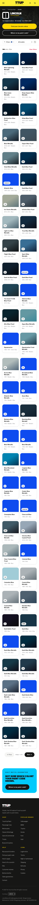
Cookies (23, 873)
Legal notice (24, 851)
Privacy (23, 869)
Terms (23, 855)
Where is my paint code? (19, 33)
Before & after (6, 873)
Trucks (4, 839)
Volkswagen (24, 821)
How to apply (6, 859)
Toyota (23, 828)
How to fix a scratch (8, 862)
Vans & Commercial (8, 836)
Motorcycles (6, 828)
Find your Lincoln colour (19, 26)
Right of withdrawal (27, 859)
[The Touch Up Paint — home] (19, 3)
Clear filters (33, 49)
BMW (22, 825)
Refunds (23, 866)
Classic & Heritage (7, 832)
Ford (22, 836)
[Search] (35, 42)
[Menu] (3, 3)
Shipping (23, 862)
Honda (23, 832)
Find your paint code (8, 855)
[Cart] (35, 3)
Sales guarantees (7, 877)
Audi (22, 839)
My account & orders (8, 851)
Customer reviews (7, 869)
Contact (4, 880)
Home (3, 9)
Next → (29, 754)
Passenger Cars (7, 825)
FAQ (3, 866)
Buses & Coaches (7, 843)
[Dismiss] (36, 899)
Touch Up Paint (11, 9)
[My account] (30, 3)
